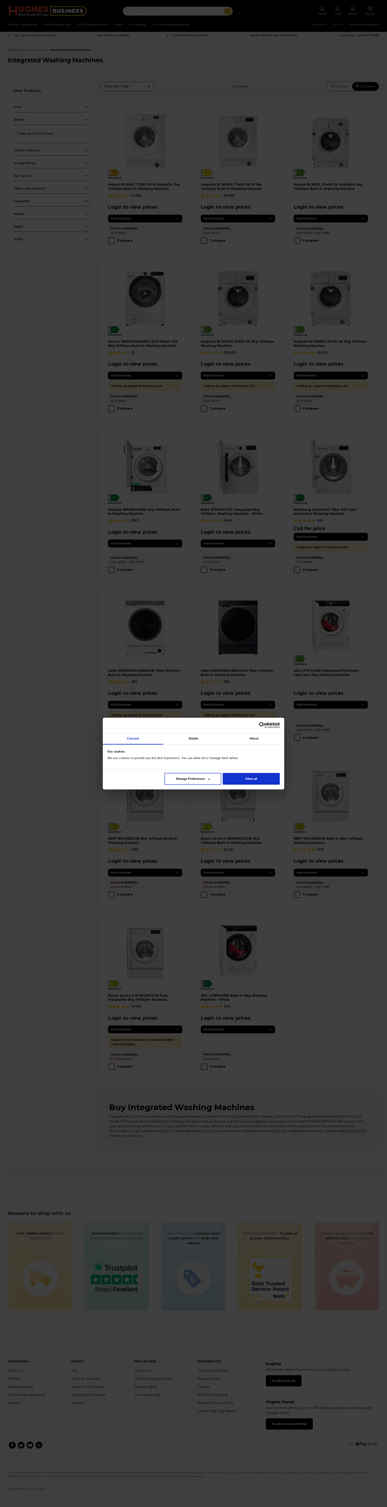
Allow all (251, 778)
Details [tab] (194, 738)
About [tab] (254, 738)
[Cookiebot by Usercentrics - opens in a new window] (262, 725)
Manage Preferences (190, 778)
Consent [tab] (133, 738)
